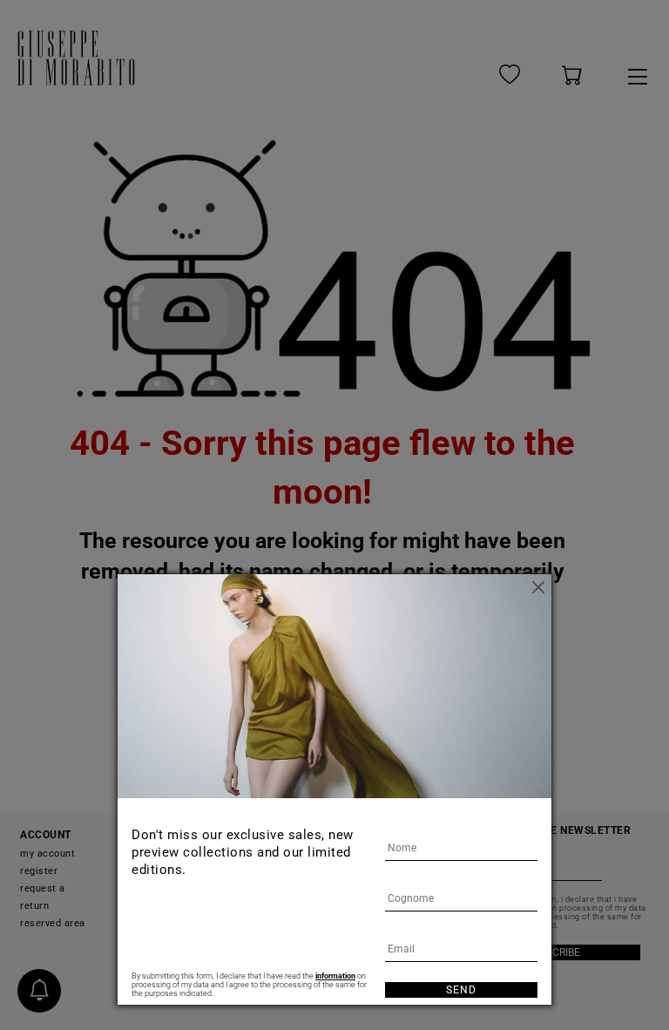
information (335, 976)
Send (461, 990)
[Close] (538, 587)
